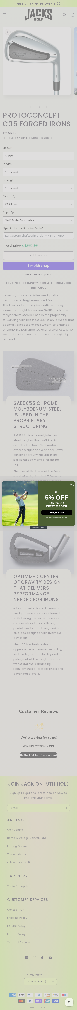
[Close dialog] (72, 484)
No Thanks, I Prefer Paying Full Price (56, 517)
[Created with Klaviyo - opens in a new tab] (38, 527)
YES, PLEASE (56, 512)
